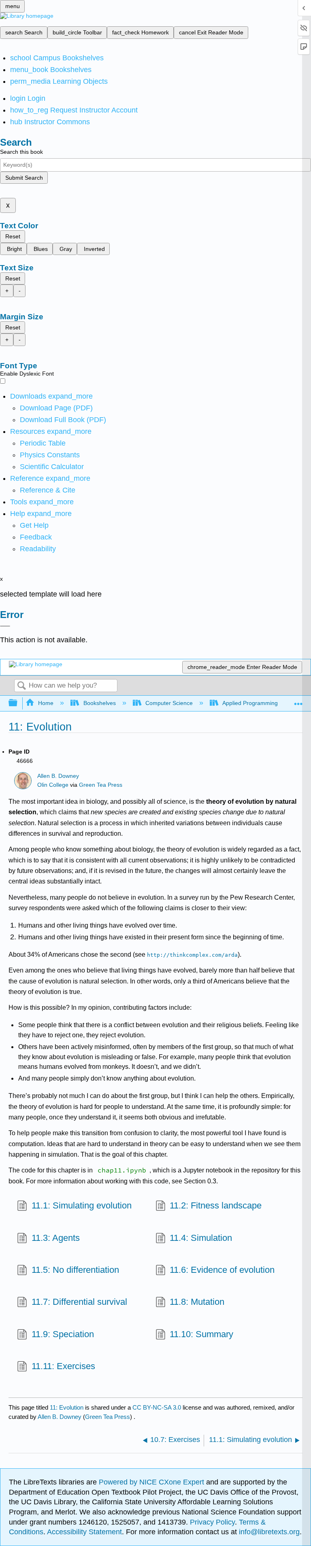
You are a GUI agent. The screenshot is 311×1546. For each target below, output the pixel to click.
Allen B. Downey (58, 776)
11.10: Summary (201, 1334)
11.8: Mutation (197, 1302)
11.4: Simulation (201, 1238)
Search (21, 686)
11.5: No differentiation (75, 1270)
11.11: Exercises (63, 1366)
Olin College (52, 785)
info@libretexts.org (268, 1532)
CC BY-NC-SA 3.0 (156, 1407)
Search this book (21, 152)
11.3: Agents (55, 1238)
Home (45, 703)
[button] (36, 537)
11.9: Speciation (63, 1334)
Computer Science (169, 703)
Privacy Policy (212, 1522)
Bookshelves (99, 703)
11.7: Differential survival (79, 1302)
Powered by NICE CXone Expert (152, 1482)
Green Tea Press (100, 785)
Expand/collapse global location (298, 701)
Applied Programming (250, 703)
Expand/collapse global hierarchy (18, 703)
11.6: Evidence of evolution (222, 1270)
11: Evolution (66, 1407)
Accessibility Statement (84, 1532)
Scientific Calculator (52, 467)
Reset (12, 236)
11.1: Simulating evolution (81, 1205)
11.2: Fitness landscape (216, 1205)
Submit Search (24, 177)
